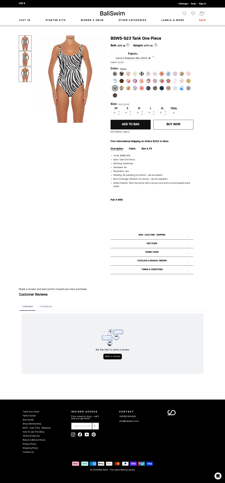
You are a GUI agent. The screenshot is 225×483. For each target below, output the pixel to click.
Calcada (141, 73)
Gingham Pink (188, 73)
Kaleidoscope (155, 81)
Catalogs (183, 4)
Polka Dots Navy (148, 88)
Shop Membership (32, 424)
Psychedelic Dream (141, 88)
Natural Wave (128, 88)
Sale (202, 20)
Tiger (181, 81)
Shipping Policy (30, 448)
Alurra (155, 73)
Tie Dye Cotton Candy (148, 73)
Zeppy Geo (161, 73)
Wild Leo (135, 81)
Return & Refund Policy (34, 440)
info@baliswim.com (129, 421)
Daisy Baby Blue (175, 88)
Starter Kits (56, 20)
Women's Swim (92, 20)
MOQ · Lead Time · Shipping (152, 235)
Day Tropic (161, 81)
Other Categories (133, 20)
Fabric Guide (152, 252)
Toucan (121, 88)
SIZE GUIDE (123, 105)
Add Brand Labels (120, 132)
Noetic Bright (128, 81)
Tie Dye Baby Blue (115, 81)
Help (193, 4)
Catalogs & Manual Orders (152, 261)
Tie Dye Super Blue (181, 88)
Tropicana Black (121, 73)
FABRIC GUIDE (117, 63)
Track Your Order (31, 412)
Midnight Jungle (161, 88)
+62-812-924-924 (127, 417)
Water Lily (168, 73)
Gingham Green (135, 73)
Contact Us (28, 452)
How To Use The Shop (33, 432)
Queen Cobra (168, 88)
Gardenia (135, 88)
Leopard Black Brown (115, 95)
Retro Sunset (115, 73)
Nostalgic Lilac (175, 73)
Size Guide (152, 244)
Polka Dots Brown (168, 81)
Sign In (202, 4)
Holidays (128, 73)
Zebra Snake (188, 88)
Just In (24, 20)
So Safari (181, 73)
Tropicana (148, 81)
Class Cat (155, 88)
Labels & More (172, 20)
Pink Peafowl (141, 81)
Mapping (188, 81)
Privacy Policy (29, 444)
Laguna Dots (121, 81)
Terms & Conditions (152, 270)
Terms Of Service (31, 436)
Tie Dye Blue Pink (175, 81)
